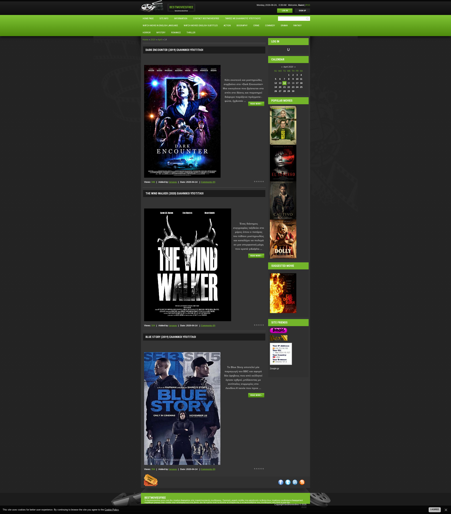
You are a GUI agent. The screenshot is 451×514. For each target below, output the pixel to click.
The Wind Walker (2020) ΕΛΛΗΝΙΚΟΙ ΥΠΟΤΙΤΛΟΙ (174, 193)
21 (284, 87)
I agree (434, 509)
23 (293, 87)
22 (289, 87)
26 (275, 91)
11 (301, 79)
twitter (288, 482)
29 (289, 91)
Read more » (256, 104)
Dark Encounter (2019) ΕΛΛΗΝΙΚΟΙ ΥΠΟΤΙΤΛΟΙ (174, 50)
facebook (281, 482)
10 (297, 79)
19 (275, 87)
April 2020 (288, 67)
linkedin (295, 482)
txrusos (173, 182)
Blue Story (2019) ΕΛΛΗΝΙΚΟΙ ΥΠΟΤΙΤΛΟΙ (171, 337)
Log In (285, 11)
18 (301, 83)
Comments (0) (208, 182)
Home (145, 39)
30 (293, 91)
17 (297, 83)
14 (284, 83)
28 (284, 91)
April (160, 39)
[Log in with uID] (288, 49)
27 (280, 91)
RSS (308, 5)
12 (275, 83)
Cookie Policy (112, 509)
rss (302, 482)
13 (280, 83)
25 (301, 87)
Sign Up (302, 11)
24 (297, 87)
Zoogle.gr (274, 368)
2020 (153, 39)
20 (280, 87)
